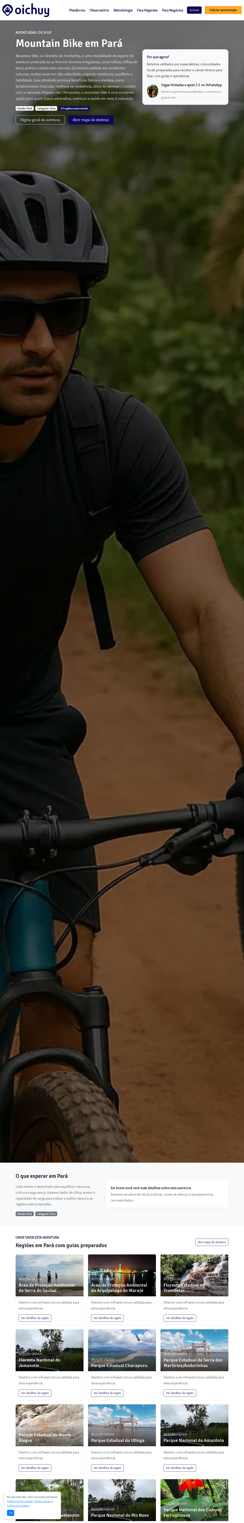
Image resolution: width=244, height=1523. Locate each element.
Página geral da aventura (40, 120)
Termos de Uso (42, 1501)
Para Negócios (172, 10)
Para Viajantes (147, 10)
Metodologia (123, 10)
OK (10, 1512)
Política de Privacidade (20, 1501)
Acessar (194, 10)
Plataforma (77, 10)
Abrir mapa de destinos (91, 120)
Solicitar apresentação (223, 10)
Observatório (99, 10)
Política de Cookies (18, 1505)
